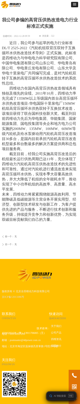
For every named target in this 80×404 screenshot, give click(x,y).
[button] (74, 4)
